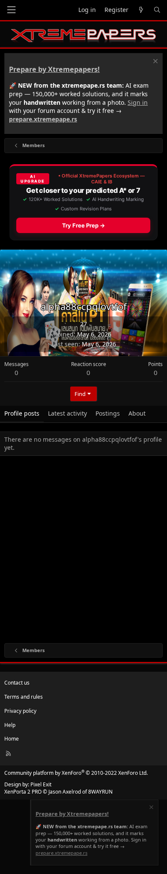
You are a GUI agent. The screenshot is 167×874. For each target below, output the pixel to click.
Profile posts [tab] (21, 413)
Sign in (138, 102)
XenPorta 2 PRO (23, 791)
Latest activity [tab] (67, 413)
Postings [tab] (107, 413)
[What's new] (141, 10)
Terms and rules (23, 696)
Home (11, 738)
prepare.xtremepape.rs (43, 119)
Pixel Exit (40, 784)
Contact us (17, 682)
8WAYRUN (100, 791)
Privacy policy (20, 711)
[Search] (157, 10)
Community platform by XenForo (76, 773)
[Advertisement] (83, 551)
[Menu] (11, 10)
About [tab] (137, 413)
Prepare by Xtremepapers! (54, 69)
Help (9, 725)
